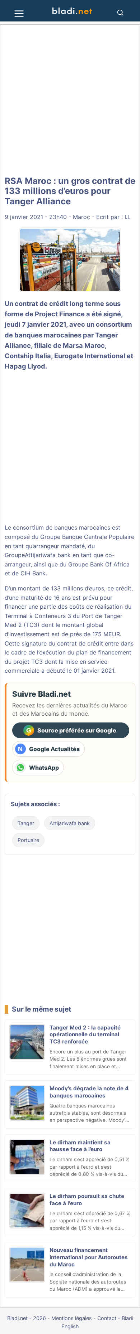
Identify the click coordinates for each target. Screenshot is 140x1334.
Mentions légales (71, 1318)
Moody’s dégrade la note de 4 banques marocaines (89, 1092)
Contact (106, 1318)
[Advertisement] (70, 100)
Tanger (26, 823)
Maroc (81, 216)
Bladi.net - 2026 (26, 1318)
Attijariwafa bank (48, 555)
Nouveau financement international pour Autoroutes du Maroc (89, 1257)
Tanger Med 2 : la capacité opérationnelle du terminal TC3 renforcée (85, 1034)
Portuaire (28, 840)
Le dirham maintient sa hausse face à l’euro (80, 1146)
